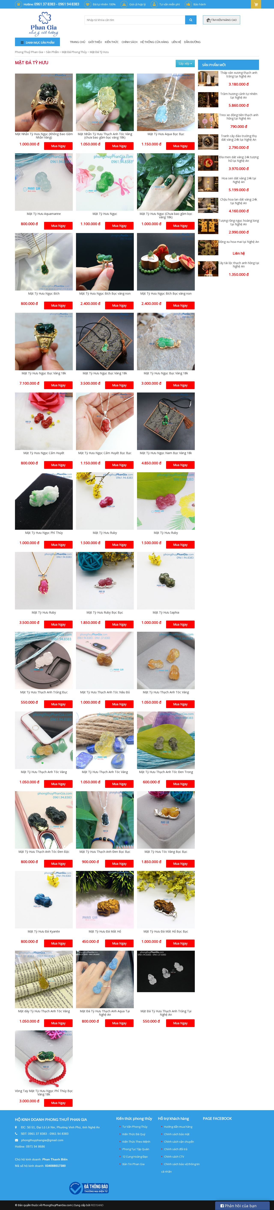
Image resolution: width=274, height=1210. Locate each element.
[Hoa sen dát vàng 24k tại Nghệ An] (208, 184)
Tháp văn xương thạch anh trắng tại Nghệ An (238, 74)
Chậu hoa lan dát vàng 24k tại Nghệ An (238, 201)
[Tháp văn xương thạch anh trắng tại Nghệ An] (208, 78)
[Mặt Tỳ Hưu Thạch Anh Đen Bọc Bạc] (105, 820)
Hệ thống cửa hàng (154, 42)
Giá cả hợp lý (137, 4)
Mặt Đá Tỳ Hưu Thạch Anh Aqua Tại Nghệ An (105, 1013)
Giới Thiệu (95, 42)
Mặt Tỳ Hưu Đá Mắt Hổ (105, 931)
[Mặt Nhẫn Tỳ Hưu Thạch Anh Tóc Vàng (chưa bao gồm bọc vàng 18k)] (105, 102)
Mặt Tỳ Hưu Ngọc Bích (44, 293)
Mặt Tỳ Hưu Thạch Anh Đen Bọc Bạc (104, 852)
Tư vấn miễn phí (169, 4)
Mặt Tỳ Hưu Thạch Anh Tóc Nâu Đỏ (105, 692)
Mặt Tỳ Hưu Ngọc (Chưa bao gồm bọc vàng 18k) (166, 215)
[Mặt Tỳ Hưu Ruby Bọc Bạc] (105, 581)
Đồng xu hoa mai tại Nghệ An (238, 242)
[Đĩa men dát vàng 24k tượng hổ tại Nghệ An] (208, 163)
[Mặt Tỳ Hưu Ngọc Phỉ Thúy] (44, 501)
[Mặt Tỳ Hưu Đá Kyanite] (44, 900)
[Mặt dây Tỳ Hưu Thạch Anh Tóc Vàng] (44, 979)
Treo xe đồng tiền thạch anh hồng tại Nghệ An (238, 117)
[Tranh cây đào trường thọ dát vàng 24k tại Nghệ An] (208, 141)
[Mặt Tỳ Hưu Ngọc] (105, 182)
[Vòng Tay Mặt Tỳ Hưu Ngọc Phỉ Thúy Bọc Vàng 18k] (44, 1059)
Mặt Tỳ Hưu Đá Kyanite (44, 931)
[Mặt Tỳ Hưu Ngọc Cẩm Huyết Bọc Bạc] (105, 421)
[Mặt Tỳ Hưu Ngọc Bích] (44, 262)
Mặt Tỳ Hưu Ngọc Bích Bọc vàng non (105, 293)
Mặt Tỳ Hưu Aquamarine (44, 214)
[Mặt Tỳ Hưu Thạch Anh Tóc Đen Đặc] (44, 820)
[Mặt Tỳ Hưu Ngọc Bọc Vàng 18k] (44, 341)
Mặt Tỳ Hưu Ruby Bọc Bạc (104, 612)
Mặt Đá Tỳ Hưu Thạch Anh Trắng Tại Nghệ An (165, 1013)
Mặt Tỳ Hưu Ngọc (104, 214)
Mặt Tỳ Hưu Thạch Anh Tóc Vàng (166, 692)
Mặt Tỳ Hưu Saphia (166, 612)
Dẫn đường (192, 42)
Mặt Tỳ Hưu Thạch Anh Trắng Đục (44, 692)
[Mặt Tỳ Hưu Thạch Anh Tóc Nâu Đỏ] (105, 660)
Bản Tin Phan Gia (133, 1164)
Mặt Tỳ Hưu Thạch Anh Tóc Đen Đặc (43, 852)
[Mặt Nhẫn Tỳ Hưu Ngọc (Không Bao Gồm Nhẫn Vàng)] (44, 103)
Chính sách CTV (174, 1156)
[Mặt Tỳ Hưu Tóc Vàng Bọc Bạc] (166, 820)
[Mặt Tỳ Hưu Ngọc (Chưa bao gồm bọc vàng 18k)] (166, 182)
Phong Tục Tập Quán (135, 1149)
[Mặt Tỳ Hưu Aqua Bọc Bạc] (166, 102)
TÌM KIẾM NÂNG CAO (224, 20)
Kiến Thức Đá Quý (133, 1134)
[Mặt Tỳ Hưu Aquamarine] (44, 182)
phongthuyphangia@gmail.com (42, 1140)
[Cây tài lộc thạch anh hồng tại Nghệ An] (208, 268)
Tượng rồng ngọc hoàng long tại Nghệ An (239, 222)
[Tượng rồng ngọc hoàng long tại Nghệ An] (208, 226)
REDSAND (97, 1205)
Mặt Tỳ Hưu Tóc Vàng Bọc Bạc (165, 852)
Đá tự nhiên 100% (104, 4)
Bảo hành (200, 4)
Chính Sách (129, 42)
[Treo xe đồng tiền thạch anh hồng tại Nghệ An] (208, 120)
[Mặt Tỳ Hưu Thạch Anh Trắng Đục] (44, 660)
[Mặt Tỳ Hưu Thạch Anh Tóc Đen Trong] (166, 740)
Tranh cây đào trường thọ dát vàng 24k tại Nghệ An (239, 138)
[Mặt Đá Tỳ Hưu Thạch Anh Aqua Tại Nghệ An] (105, 979)
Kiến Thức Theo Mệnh (136, 1142)
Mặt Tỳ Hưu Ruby (105, 533)
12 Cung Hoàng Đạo (135, 1156)
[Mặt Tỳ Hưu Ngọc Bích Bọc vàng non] (105, 262)
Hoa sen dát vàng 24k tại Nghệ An (239, 180)
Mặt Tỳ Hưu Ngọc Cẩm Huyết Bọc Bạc (104, 453)
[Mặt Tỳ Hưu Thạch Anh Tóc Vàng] (166, 660)
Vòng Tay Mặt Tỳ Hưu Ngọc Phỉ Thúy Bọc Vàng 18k (44, 1092)
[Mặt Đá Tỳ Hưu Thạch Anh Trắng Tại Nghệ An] (166, 971)
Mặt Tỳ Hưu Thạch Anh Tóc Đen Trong (166, 772)
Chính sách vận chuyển (179, 1142)
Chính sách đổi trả (175, 1149)
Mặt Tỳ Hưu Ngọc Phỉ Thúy (44, 533)
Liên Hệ (176, 42)
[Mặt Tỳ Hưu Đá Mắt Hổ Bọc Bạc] (166, 900)
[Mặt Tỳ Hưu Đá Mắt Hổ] (105, 900)
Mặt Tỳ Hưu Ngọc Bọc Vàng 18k (44, 373)
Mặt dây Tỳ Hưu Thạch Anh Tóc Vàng (44, 1011)
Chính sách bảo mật (176, 1134)
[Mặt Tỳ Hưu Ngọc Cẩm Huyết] (44, 421)
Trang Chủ (77, 42)
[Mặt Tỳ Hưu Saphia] (166, 581)
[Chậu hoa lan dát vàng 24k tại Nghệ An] (208, 205)
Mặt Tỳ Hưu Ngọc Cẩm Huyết (43, 453)
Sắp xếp (184, 63)
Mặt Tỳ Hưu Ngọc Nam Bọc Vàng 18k (166, 453)
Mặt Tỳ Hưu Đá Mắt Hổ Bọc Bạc (165, 931)
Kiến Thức (112, 42)
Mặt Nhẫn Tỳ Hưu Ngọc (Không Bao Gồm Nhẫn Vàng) (44, 136)
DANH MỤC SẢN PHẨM (39, 42)
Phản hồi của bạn (240, 1205)
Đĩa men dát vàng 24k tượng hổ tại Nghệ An (239, 159)
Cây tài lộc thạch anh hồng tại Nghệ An (238, 265)
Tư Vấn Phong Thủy (134, 1127)
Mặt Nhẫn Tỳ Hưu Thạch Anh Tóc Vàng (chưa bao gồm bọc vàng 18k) (105, 136)
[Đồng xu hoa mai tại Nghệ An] (208, 247)
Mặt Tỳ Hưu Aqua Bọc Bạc (165, 134)
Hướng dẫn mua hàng (178, 1127)
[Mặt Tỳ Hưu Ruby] (105, 501)
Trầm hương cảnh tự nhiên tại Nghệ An (238, 95)
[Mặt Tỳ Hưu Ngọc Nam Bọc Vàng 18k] (166, 421)
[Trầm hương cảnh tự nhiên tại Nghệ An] (208, 99)
